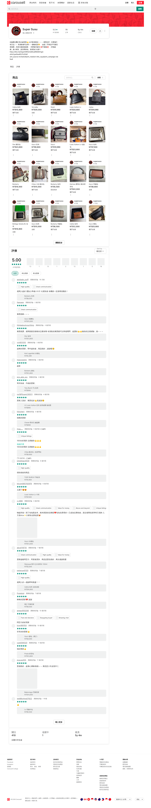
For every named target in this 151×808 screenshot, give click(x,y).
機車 (77, 777)
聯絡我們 (34, 798)
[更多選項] (104, 30)
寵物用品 (56, 769)
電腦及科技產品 (104, 762)
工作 (77, 780)
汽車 (77, 771)
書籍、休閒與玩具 (128, 769)
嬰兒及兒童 (56, 766)
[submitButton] (139, 9)
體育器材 (102, 783)
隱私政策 (27, 800)
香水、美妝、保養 (35, 766)
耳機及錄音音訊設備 (105, 766)
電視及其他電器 (58, 764)
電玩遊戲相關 (103, 785)
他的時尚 (32, 762)
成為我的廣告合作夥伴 (62, 798)
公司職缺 (52, 798)
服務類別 (79, 782)
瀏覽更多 (58, 243)
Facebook (10, 762)
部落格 (9, 766)
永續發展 (45, 798)
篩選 (99, 77)
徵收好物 (79, 766)
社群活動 (79, 769)
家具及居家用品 (58, 762)
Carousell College (12, 769)
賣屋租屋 (79, 775)
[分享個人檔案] (100, 31)
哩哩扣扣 (79, 762)
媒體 (40, 798)
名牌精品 (32, 769)
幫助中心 (27, 798)
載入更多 (58, 722)
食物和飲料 (102, 781)
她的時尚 (32, 764)
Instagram (10, 764)
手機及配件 (102, 764)
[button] (30, 33)
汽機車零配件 (80, 773)
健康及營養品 (103, 778)
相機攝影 (125, 762)
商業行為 (34, 800)
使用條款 (73, 798)
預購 (77, 764)
